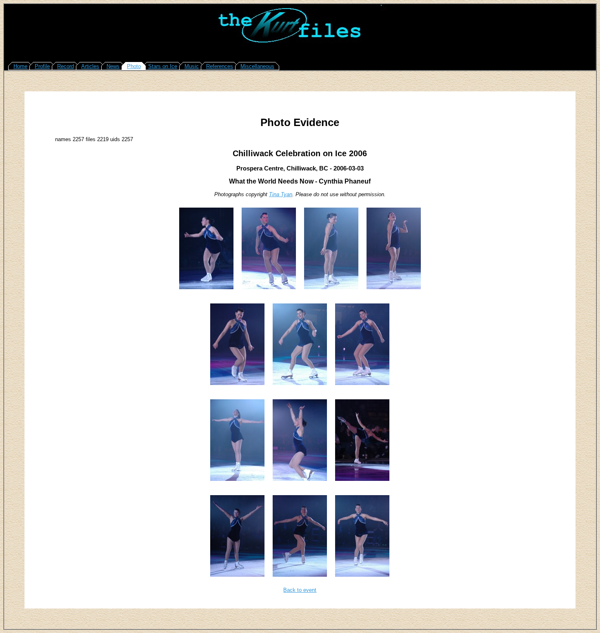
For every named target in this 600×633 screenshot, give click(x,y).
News (113, 66)
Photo (134, 66)
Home (20, 66)
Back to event (299, 590)
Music (191, 66)
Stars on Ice (162, 66)
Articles (90, 66)
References (219, 66)
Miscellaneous (257, 66)
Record (65, 66)
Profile (42, 66)
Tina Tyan (280, 194)
